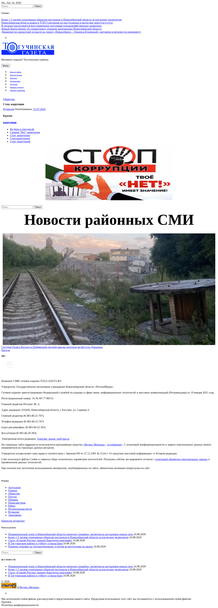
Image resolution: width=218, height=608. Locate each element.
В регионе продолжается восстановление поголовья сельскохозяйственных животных (51, 25)
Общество (13, 78)
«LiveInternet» (114, 444)
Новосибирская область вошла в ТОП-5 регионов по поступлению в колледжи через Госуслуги (57, 22)
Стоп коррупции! (20, 138)
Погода (12, 496)
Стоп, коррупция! (20, 141)
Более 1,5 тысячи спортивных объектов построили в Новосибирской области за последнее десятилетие (61, 19)
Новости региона (16, 75)
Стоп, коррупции (20, 135)
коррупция (10, 122)
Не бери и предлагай (22, 129)
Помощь (13, 499)
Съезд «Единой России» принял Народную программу (40, 540)
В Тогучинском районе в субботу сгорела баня (35, 543)
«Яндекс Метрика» (94, 444)
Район (11, 505)
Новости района (15, 72)
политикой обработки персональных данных (181, 459)
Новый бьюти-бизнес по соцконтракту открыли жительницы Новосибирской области (51, 28)
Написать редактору (17, 87)
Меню (6, 65)
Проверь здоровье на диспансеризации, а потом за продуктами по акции (50, 546)
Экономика (14, 515)
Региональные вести (20, 508)
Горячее (12, 490)
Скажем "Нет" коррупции (25, 132)
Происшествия (15, 81)
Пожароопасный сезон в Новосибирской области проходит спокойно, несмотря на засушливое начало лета (70, 534)
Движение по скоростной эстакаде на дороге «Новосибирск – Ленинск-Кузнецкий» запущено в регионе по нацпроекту (71, 31)
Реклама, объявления (17, 90)
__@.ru (53, 438)
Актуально (14, 84)
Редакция (8, 109)
